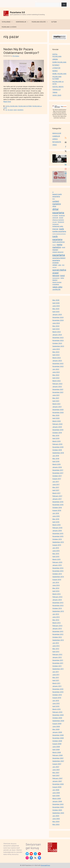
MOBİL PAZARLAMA (59, 74)
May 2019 (55, 435)
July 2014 (55, 582)
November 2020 (58, 412)
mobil (63, 247)
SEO (63, 265)
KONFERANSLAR (21, 22)
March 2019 (56, 441)
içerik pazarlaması (58, 242)
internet (55, 229)
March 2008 (56, 752)
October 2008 (57, 741)
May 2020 (55, 415)
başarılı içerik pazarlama (57, 195)
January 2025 (57, 314)
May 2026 (55, 300)
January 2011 (56, 686)
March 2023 (56, 358)
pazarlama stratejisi (56, 261)
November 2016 (57, 505)
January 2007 (57, 781)
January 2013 (57, 628)
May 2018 (55, 458)
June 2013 (56, 617)
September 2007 (58, 761)
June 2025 (56, 306)
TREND (54, 92)
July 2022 (55, 369)
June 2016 (56, 516)
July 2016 (55, 513)
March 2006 (56, 798)
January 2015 (57, 565)
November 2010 (57, 692)
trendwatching (56, 278)
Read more (7, 101)
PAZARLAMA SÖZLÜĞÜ (39, 22)
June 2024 (56, 323)
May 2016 (55, 519)
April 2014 (55, 591)
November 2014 (57, 571)
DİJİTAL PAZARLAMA (11, 106)
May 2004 (55, 821)
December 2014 (57, 568)
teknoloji (55, 276)
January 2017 (57, 499)
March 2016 (56, 525)
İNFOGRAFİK (56, 142)
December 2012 (57, 631)
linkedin (54, 244)
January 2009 (57, 732)
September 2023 (58, 346)
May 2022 (55, 375)
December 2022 (57, 363)
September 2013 (58, 611)
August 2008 (56, 744)
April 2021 (55, 401)
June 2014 (56, 585)
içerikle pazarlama (59, 231)
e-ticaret (55, 215)
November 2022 (58, 366)
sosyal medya (59, 270)
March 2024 (56, 332)
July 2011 (55, 672)
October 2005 (57, 810)
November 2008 (58, 738)
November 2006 (58, 784)
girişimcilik (55, 217)
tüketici (54, 280)
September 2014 (58, 577)
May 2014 (55, 588)
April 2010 (55, 706)
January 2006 (57, 801)
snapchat (54, 267)
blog (53, 198)
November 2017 (57, 473)
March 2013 (56, 623)
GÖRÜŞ (55, 139)
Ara (36, 1)
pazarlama (20, 109)
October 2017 (57, 476)
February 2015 (57, 562)
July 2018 (55, 456)
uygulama (55, 284)
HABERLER (56, 136)
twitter (62, 278)
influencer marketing (58, 220)
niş (6, 109)
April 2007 (56, 775)
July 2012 (55, 643)
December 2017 (57, 470)
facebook (62, 215)
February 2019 (57, 444)
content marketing (56, 202)
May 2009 (55, 729)
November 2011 (57, 663)
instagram (55, 224)
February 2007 (57, 778)
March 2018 (56, 464)
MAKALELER (56, 133)
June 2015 (56, 551)
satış (59, 265)
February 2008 (57, 755)
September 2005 (58, 813)
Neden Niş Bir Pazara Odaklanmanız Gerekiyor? (21, 50)
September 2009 (58, 721)
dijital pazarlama (58, 211)
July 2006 (55, 790)
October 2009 (57, 718)
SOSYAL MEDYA (58, 87)
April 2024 (56, 329)
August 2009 (56, 723)
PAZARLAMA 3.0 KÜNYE (9, 27)
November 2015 (57, 536)
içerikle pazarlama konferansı (59, 233)
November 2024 (58, 320)
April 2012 (55, 651)
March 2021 (56, 404)
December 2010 (57, 689)
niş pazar (10, 109)
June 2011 (55, 674)
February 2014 (57, 597)
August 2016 (56, 510)
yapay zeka (57, 287)
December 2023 (58, 337)
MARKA (55, 71)
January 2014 (57, 600)
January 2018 (57, 467)
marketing (56, 247)
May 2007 (55, 772)
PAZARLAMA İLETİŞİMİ (25, 106)
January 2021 (57, 407)
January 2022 (57, 386)
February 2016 (57, 528)
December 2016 (57, 502)
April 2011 (55, 680)
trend (62, 275)
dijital (54, 206)
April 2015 (55, 556)
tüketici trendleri (56, 282)
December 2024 (58, 317)
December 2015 (57, 533)
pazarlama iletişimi (58, 258)
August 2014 (56, 579)
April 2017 (55, 490)
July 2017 (55, 481)
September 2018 (58, 453)
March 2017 (56, 493)
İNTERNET (56, 65)
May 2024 (55, 326)
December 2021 (57, 389)
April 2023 (56, 355)
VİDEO (54, 145)
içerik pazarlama (57, 238)
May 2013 (55, 620)
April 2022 (55, 378)
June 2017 (56, 484)
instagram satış (57, 226)
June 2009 (56, 726)
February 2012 (57, 654)
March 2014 (56, 594)
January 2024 (57, 335)
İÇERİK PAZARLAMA (59, 62)
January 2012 (57, 657)
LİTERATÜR (56, 68)
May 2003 (55, 824)
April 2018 (55, 461)
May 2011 (55, 677)
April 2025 (55, 311)
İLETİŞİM (54, 22)
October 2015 (57, 539)
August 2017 (56, 479)
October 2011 (57, 666)
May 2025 (55, 309)
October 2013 (57, 608)
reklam (54, 265)
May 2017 (55, 487)
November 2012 (57, 634)
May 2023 (55, 352)
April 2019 (55, 438)
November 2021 (57, 392)
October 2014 (57, 574)
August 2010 (56, 698)
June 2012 (56, 646)
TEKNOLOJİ (56, 89)
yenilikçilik (56, 289)
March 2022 (56, 381)
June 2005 (56, 819)
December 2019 (57, 430)
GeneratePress (45, 865)
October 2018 (57, 450)
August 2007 (56, 764)
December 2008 (58, 735)
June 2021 (56, 395)
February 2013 (57, 626)
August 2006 (56, 787)
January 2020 (57, 427)
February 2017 (57, 496)
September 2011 (58, 669)
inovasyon (61, 222)
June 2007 (56, 770)
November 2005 (58, 807)
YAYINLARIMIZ (6, 22)
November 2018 (57, 447)
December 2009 (58, 715)
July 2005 (55, 816)
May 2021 (55, 398)
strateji (55, 273)
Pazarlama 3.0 (17, 12)
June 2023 (56, 349)
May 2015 (55, 553)
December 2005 (58, 804)
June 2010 (56, 703)
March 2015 (56, 559)
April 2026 (56, 303)
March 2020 (56, 421)
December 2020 (58, 409)
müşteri (55, 250)
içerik (61, 229)
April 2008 (56, 749)
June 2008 (56, 747)
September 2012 (58, 640)
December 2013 (57, 602)
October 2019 (57, 432)
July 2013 (55, 614)
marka (59, 244)
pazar (15, 109)
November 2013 (57, 605)
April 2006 (56, 795)
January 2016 (57, 530)
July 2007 (55, 767)
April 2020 (56, 418)
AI (52, 192)
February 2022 (57, 384)
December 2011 (57, 660)
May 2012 (55, 649)
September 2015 (58, 542)
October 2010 (57, 695)
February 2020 (57, 424)
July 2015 (55, 548)
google (61, 217)
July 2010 (55, 700)
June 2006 (56, 793)
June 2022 (56, 372)
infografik (54, 222)
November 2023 (58, 340)
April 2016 (55, 522)
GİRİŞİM (55, 59)
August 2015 (56, 545)
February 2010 (57, 712)
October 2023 (57, 343)
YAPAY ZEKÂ (56, 95)
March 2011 (56, 683)
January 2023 (57, 360)
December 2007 (58, 758)
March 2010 (56, 709)
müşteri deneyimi (57, 252)
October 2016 (57, 507)
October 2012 (57, 637)
